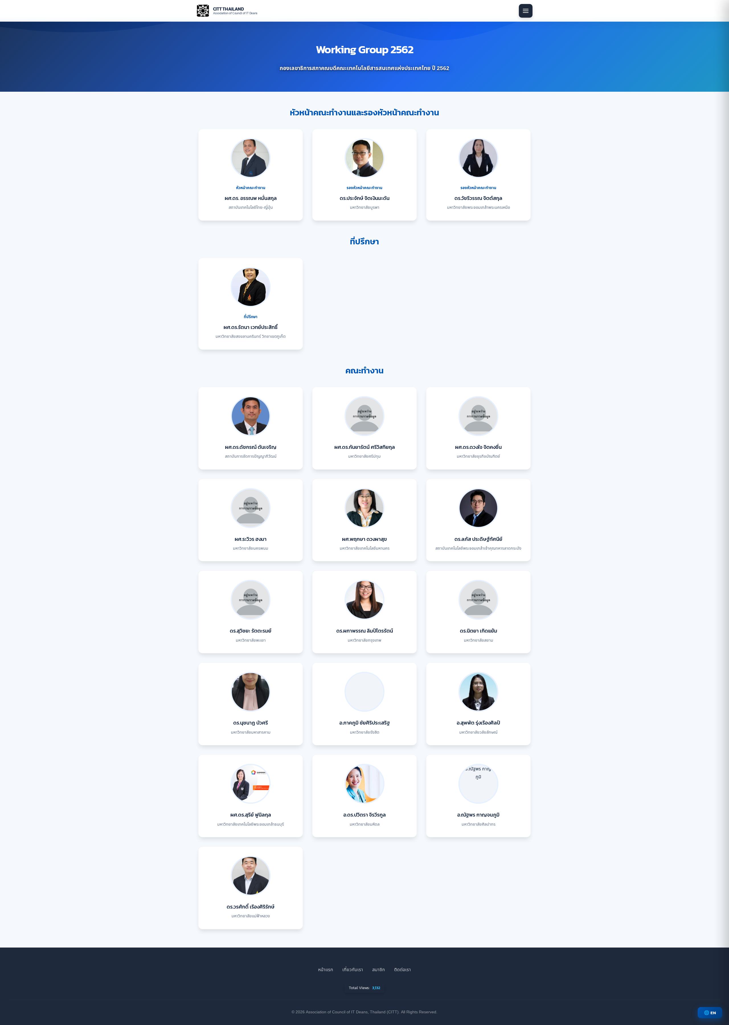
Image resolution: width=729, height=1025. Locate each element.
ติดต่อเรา (402, 969)
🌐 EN (710, 1012)
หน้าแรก (325, 969)
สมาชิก (378, 969)
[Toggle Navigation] (526, 11)
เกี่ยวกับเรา (352, 969)
